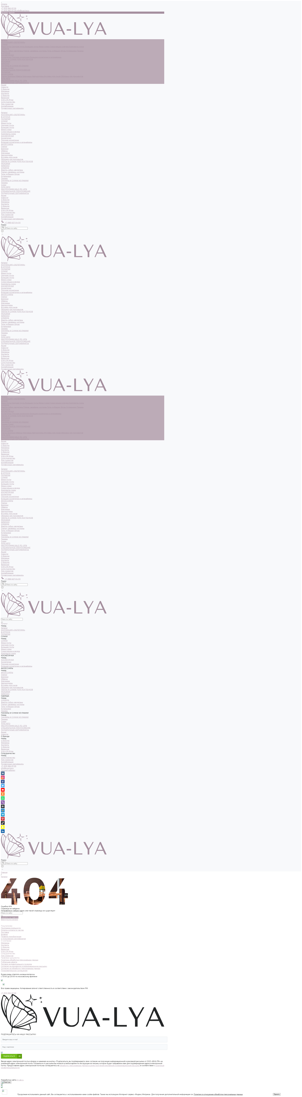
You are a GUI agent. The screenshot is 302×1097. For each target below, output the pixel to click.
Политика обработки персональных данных (19, 960)
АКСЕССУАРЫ (7, 74)
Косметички (6, 57)
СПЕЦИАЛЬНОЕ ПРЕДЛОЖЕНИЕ (15, 70)
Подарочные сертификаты (12, 219)
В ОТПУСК (5, 53)
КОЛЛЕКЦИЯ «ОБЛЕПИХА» (13, 42)
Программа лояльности (11, 928)
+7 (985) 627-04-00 (12, 223)
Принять (277, 1094)
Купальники (71, 51)
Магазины (5, 91)
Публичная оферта (9, 962)
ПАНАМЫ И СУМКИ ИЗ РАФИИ (15, 66)
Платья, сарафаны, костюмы (35, 51)
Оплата (4, 4)
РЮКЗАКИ (5, 61)
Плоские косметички (21, 57)
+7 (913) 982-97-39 (8, 766)
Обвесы (19, 76)
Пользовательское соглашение (14, 971)
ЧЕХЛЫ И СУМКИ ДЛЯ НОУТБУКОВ (17, 59)
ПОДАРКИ (5, 72)
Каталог (4, 113)
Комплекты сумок (76, 47)
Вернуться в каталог (9, 920)
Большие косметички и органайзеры (45, 57)
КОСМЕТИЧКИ (7, 55)
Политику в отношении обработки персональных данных (218, 1094)
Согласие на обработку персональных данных (20, 968)
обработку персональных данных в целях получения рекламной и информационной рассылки (100, 1066)
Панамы (80, 51)
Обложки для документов (72, 76)
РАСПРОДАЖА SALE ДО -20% (14, 81)
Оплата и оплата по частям (12, 930)
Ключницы (27, 76)
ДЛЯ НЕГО (5, 78)
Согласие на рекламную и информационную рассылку (24, 966)
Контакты (5, 93)
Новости (4, 198)
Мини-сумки (44, 47)
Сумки (10, 68)
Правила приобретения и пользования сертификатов (13, 938)
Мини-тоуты (6, 47)
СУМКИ (4, 44)
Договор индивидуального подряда (16, 964)
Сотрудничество (8, 212)
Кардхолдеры (38, 76)
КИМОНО (5, 64)
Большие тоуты (32, 47)
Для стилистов (7, 104)
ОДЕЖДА (5, 49)
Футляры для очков (52, 76)
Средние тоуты (18, 47)
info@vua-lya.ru (23, 10)
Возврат (4, 934)
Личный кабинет (8, 770)
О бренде (5, 95)
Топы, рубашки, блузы (56, 51)
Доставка (5, 6)
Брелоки (11, 76)
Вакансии (5, 98)
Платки (4, 76)
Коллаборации (7, 106)
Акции (3, 195)
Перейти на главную (9, 917)
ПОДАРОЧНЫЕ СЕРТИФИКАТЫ (15, 83)
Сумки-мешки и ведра (59, 47)
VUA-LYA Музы (7, 100)
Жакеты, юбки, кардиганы (12, 51)
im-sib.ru (20, 1080)
